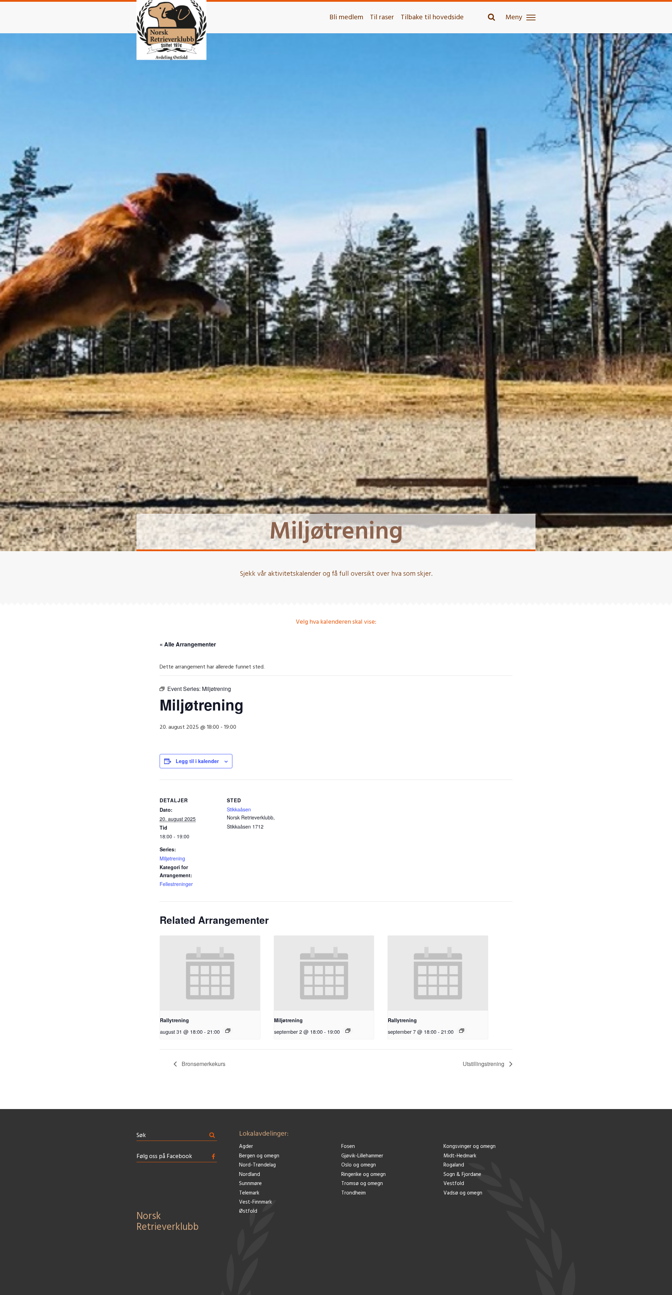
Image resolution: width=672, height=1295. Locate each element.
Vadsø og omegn (462, 1193)
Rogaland (453, 1165)
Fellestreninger (176, 883)
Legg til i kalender (197, 760)
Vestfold (453, 1183)
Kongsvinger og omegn (469, 1146)
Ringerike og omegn (363, 1174)
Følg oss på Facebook (164, 1156)
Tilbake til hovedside (432, 17)
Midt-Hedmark (459, 1156)
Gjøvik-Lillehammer (362, 1156)
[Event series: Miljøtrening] (347, 1031)
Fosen (348, 1146)
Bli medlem (346, 17)
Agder (246, 1146)
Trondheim (353, 1193)
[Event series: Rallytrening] (227, 1031)
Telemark (249, 1193)
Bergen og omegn (259, 1156)
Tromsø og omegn (362, 1183)
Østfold (248, 1211)
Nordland (249, 1174)
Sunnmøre (250, 1183)
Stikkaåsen (239, 809)
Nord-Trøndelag (257, 1165)
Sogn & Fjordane (462, 1174)
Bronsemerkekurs (202, 1064)
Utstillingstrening (484, 1064)
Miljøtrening (172, 858)
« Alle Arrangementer (188, 644)
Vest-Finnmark (255, 1202)
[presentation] (210, 973)
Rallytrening (174, 1020)
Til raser (382, 17)
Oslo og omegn (358, 1165)
